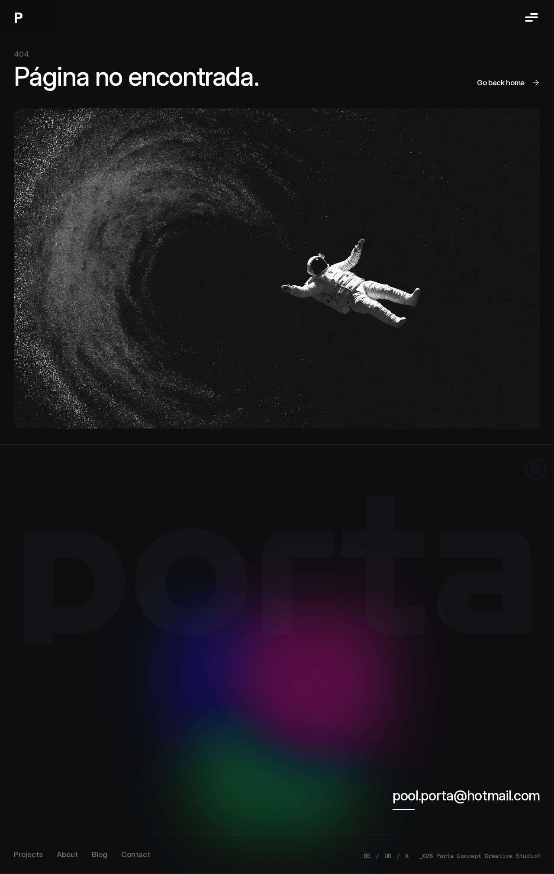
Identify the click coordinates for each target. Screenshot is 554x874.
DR (387, 856)
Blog (99, 854)
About (67, 854)
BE (367, 856)
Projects (28, 854)
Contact (135, 854)
